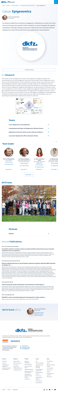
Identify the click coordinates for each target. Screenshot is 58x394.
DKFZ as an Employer (40, 363)
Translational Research (29, 369)
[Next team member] (56, 141)
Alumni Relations (39, 382)
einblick (48, 371)
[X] (52, 389)
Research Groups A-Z (17, 363)
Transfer (26, 359)
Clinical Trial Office (28, 364)
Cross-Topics (15, 365)
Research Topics (16, 361)
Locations (4, 363)
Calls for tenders (50, 368)
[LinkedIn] (47, 389)
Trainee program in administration (39, 370)
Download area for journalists (50, 374)
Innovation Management (27, 362)
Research (15, 359)
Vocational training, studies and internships (39, 366)
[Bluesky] (49, 389)
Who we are (4, 361)
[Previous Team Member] (53, 141)
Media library (49, 376)
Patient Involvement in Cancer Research (29, 372)
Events (48, 363)
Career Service (38, 375)
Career (37, 359)
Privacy (8, 389)
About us (4, 359)
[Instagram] (44, 389)
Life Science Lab (39, 380)
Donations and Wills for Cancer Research (6, 368)
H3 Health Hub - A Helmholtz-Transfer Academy (28, 376)
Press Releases (50, 361)
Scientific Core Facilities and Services (17, 367)
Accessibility (15, 389)
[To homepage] (8, 2)
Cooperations (27, 379)
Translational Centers (17, 370)
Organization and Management (5, 365)
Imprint (3, 389)
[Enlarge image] (29, 106)
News (48, 359)
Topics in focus (49, 370)
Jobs (36, 361)
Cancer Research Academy (39, 378)
